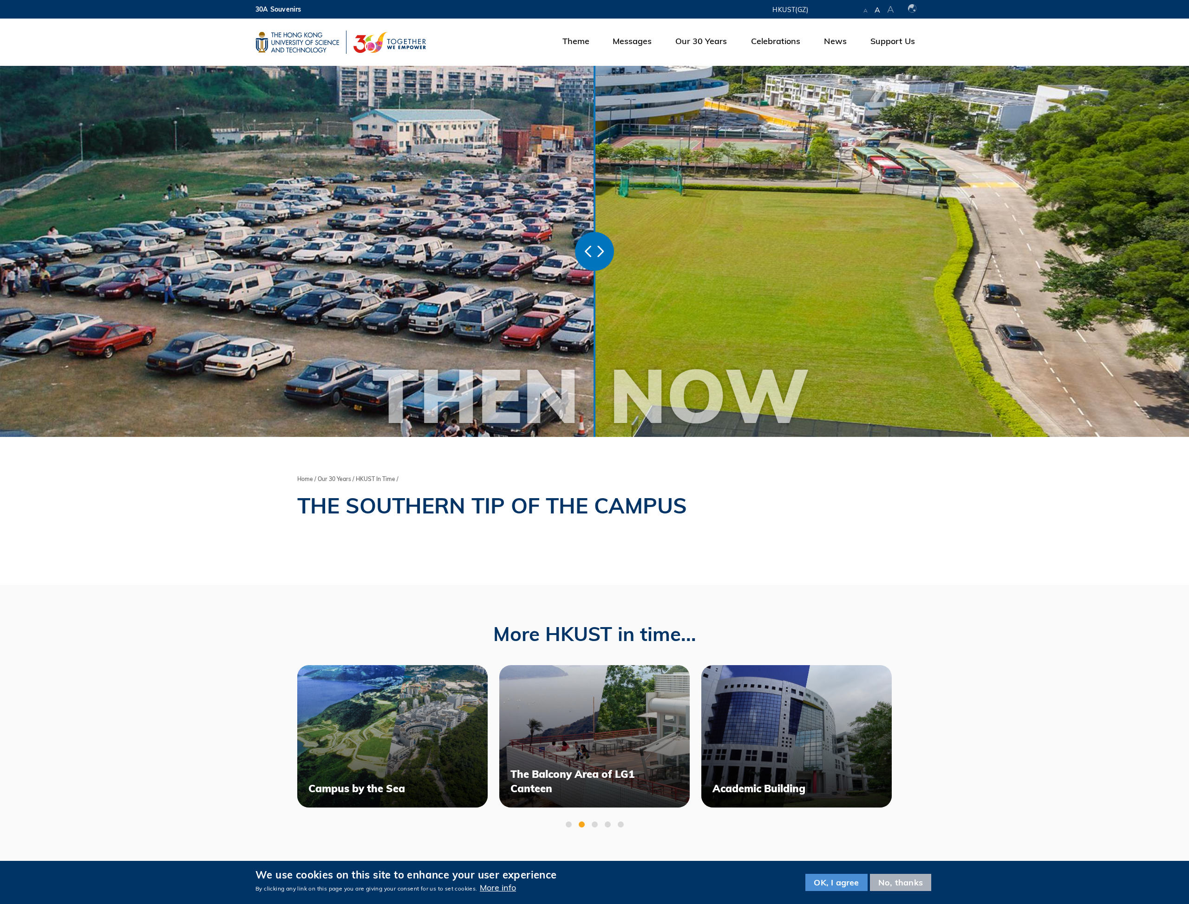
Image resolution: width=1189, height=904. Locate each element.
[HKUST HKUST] (297, 42)
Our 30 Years (701, 41)
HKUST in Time (375, 478)
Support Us (892, 41)
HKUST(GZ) (790, 10)
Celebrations (775, 41)
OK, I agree (836, 882)
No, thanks (900, 882)
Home (305, 478)
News (835, 41)
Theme (575, 41)
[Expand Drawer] (835, 9)
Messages (632, 41)
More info (498, 887)
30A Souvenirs (278, 9)
